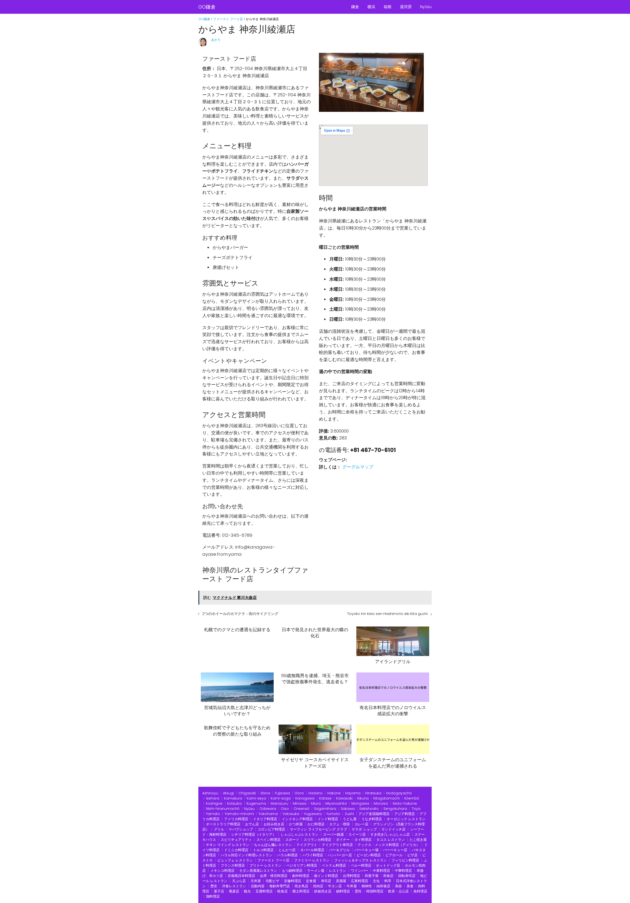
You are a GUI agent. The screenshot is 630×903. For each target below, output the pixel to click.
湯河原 (406, 7)
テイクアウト (307, 844)
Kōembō (411, 798)
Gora (299, 793)
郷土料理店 (301, 891)
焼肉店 (318, 886)
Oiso (285, 808)
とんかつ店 (287, 849)
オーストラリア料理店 (223, 824)
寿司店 (326, 880)
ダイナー (343, 839)
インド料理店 (327, 818)
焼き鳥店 (301, 886)
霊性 (358, 891)
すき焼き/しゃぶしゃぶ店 (390, 834)
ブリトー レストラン (266, 865)
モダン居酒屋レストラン (258, 870)
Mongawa (360, 803)
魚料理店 (420, 891)
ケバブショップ (241, 829)
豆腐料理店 (264, 891)
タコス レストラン (390, 839)
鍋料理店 (343, 891)
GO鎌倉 (207, 6)
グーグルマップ (357, 467)
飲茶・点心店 (398, 891)
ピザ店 (412, 855)
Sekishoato (369, 808)
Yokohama (268, 813)
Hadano (315, 793)
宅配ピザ (272, 880)
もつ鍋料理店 (292, 870)
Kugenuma (256, 803)
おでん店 (252, 824)
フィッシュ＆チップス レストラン (360, 860)
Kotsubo (234, 803)
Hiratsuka (373, 793)
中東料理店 (381, 870)
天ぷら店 (239, 880)
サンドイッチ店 (393, 829)
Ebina (265, 793)
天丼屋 (256, 880)
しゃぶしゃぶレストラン (299, 834)
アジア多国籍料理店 (374, 813)
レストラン (337, 870)
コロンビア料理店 (271, 829)
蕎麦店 (234, 891)
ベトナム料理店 (334, 865)
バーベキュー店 (395, 849)
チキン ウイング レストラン (227, 844)
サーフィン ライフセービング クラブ (318, 829)
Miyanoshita (336, 803)
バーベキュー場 (366, 849)
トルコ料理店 (263, 849)
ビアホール (394, 855)
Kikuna (363, 798)
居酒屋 (341, 880)
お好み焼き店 (274, 824)
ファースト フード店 (273, 860)
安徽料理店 (292, 880)
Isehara (212, 798)
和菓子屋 (371, 875)
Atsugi (228, 793)
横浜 (371, 7)
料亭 (387, 880)
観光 (247, 891)
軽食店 (282, 891)
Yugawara (313, 813)
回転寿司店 (406, 875)
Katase (325, 798)
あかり (216, 39)
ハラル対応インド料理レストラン (246, 855)
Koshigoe (214, 803)
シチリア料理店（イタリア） (253, 834)
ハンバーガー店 (340, 855)
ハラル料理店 (287, 855)
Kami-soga (281, 798)
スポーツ (292, 839)
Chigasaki (247, 793)
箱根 (388, 7)
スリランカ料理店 (317, 839)
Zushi (349, 813)
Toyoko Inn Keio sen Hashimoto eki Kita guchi (387, 613)
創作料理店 (300, 875)
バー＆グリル (339, 849)
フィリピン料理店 (405, 860)
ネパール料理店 (312, 849)
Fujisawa (282, 793)
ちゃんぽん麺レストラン (273, 844)
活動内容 (258, 886)
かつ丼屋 (296, 824)
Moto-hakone (405, 803)
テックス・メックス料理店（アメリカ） (389, 844)
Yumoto (333, 813)
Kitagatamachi (386, 798)
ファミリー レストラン (312, 860)
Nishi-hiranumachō (222, 808)
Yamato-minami (239, 813)
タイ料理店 (363, 839)
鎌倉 (355, 7)
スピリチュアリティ (236, 839)
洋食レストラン (234, 886)
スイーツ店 (357, 834)
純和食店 (383, 886)
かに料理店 (316, 824)
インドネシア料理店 (297, 818)
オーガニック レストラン (406, 818)
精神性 (367, 886)
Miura (316, 803)
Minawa (299, 803)
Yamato (213, 813)
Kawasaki (344, 798)
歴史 (213, 886)
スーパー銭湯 (333, 834)
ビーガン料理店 (369, 855)
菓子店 (219, 891)
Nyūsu (426, 7)
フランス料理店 (233, 865)
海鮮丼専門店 (279, 886)
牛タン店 (335, 886)
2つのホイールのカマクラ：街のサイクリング (240, 613)
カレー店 (361, 824)
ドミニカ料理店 (236, 849)
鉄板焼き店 (322, 891)
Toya (416, 808)
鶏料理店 (213, 896)
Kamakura (233, 798)
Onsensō (301, 808)
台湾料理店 (351, 875)
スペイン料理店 (268, 839)
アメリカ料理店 (236, 818)
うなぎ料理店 (371, 818)
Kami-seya (256, 798)
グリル (219, 829)
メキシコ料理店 (222, 870)
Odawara (267, 808)
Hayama (353, 793)
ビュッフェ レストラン (235, 860)
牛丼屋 (351, 886)
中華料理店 (403, 870)
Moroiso (381, 803)
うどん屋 (350, 818)
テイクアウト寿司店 (337, 844)
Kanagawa (305, 798)
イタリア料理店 (265, 818)
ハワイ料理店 (312, 855)
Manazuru (279, 803)
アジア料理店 (404, 813)
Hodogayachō (399, 793)
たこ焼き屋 (418, 839)
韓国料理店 (374, 891)
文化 (376, 880)
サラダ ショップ (364, 829)
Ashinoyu (210, 793)
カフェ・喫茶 (339, 824)
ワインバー (359, 870)
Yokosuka (291, 813)
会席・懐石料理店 (273, 875)
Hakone (334, 793)
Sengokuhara (395, 808)
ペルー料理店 (361, 865)
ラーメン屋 (315, 870)
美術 (398, 886)
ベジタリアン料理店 (301, 865)
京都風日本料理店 (241, 875)
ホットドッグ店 (388, 865)
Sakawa (348, 808)
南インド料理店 (326, 875)
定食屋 (311, 880)
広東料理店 (359, 880)
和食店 (388, 875)
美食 (410, 886)
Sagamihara (325, 808)
